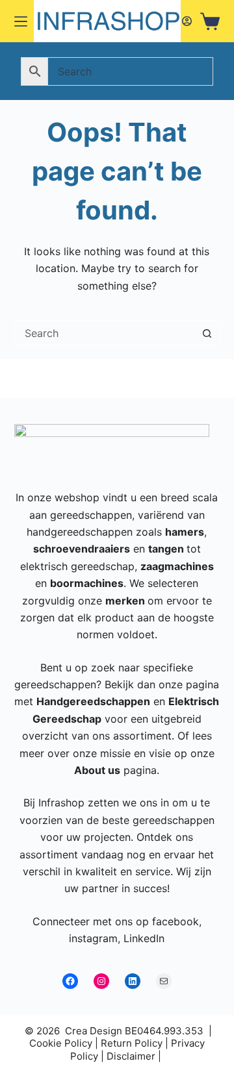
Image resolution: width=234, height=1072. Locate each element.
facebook (175, 921)
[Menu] (20, 21)
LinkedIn (144, 938)
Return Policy (131, 1043)
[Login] (187, 21)
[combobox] (105, 333)
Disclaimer (131, 1056)
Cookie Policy (60, 1043)
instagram (93, 938)
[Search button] (206, 333)
